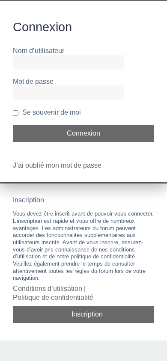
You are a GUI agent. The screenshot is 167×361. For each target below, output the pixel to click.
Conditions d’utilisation (47, 288)
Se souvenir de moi (51, 112)
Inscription (87, 314)
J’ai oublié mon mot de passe (57, 165)
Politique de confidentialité (53, 297)
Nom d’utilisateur (38, 50)
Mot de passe (33, 81)
